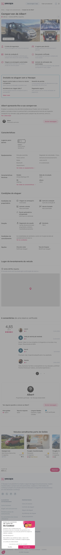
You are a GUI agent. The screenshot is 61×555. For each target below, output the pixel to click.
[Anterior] (3, 442)
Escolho (10, 547)
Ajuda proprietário (27, 516)
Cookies (44, 549)
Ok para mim (26, 547)
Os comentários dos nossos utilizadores (9, 518)
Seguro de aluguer (27, 510)
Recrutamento (19, 549)
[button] (3, 552)
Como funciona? (6, 505)
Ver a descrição (6, 115)
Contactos (10, 549)
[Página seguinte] (44, 373)
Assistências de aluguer (29, 513)
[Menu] (57, 4)
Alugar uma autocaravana (9, 508)
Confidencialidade (34, 549)
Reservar (55, 470)
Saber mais (6, 95)
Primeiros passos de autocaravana (7, 513)
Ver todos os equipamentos (25, 168)
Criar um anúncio (47, 3)
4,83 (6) (5, 17)
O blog (3, 549)
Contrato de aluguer (28, 507)
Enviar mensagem (50, 121)
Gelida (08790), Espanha (16, 17)
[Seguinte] (22, 442)
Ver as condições (22, 240)
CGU (26, 549)
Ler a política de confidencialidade (10, 541)
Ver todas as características (25, 184)
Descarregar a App (32, 3)
